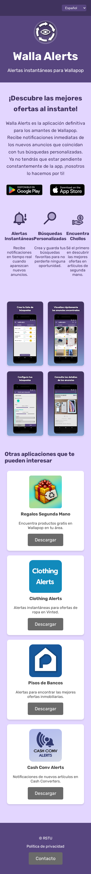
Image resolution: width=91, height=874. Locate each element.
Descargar (45, 540)
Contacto (46, 858)
